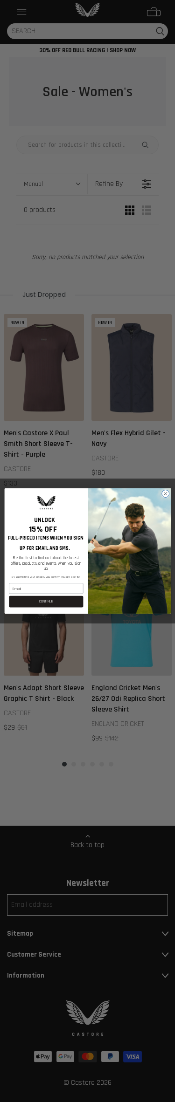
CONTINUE (46, 601)
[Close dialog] (165, 493)
